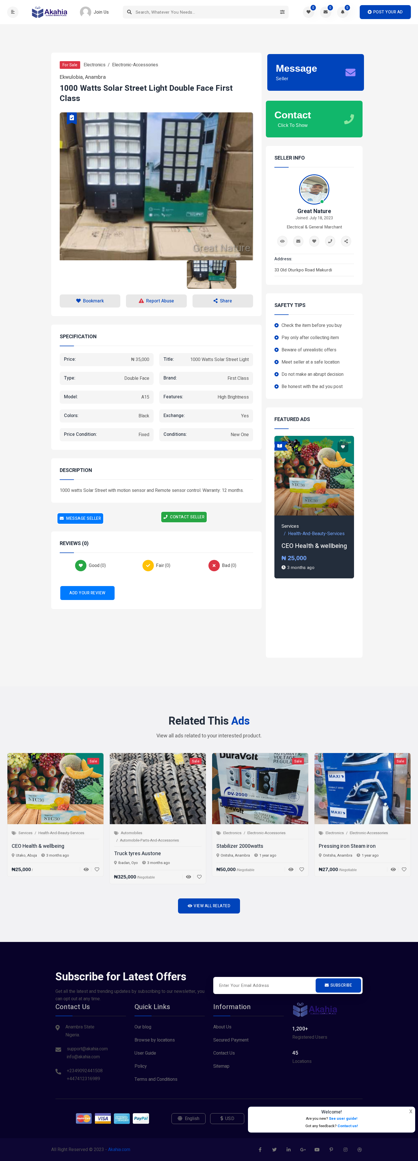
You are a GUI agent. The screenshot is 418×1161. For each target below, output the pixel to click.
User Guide (145, 1053)
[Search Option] (282, 12)
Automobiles (131, 833)
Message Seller (83, 518)
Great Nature (314, 211)
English (192, 1118)
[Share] (346, 241)
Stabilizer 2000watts (239, 846)
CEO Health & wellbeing (314, 546)
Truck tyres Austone (137, 853)
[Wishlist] (95, 869)
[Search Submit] (129, 12)
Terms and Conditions (155, 1079)
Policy (140, 1066)
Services (290, 526)
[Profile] (282, 241)
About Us (222, 1027)
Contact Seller (187, 517)
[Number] (330, 241)
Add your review (87, 593)
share (226, 301)
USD (229, 1118)
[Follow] (314, 241)
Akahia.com (119, 1149)
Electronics (94, 64)
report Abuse (160, 301)
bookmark (93, 301)
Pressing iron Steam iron (347, 846)
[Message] (298, 241)
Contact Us (224, 1053)
